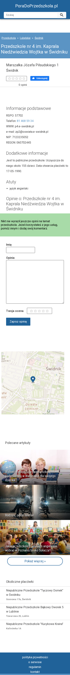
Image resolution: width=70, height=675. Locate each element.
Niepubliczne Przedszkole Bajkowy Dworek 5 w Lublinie (35, 611)
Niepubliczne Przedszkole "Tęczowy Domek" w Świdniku (34, 595)
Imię (9, 244)
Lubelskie (25, 38)
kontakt (35, 672)
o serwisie (35, 662)
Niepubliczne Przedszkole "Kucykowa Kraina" (34, 626)
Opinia (10, 258)
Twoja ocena (15, 311)
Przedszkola (9, 38)
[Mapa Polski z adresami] (32, 382)
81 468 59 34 (25, 121)
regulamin (35, 667)
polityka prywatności (35, 657)
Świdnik (39, 38)
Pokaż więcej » (35, 561)
